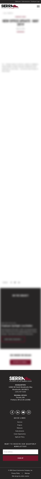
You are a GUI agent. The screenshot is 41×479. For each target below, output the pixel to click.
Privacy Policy (15, 473)
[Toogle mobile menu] (38, 6)
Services (19, 422)
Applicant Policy (20, 437)
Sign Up (20, 458)
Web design (15, 476)
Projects (19, 425)
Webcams (18, 1)
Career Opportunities (20, 434)
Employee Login (35, 1)
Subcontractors (26, 1)
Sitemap (27, 473)
